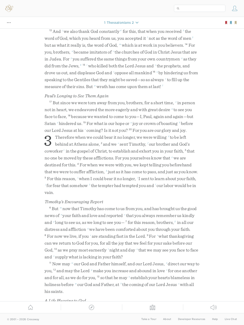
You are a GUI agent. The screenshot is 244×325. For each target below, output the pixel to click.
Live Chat (231, 319)
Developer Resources (191, 319)
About (167, 319)
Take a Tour (148, 319)
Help (215, 319)
